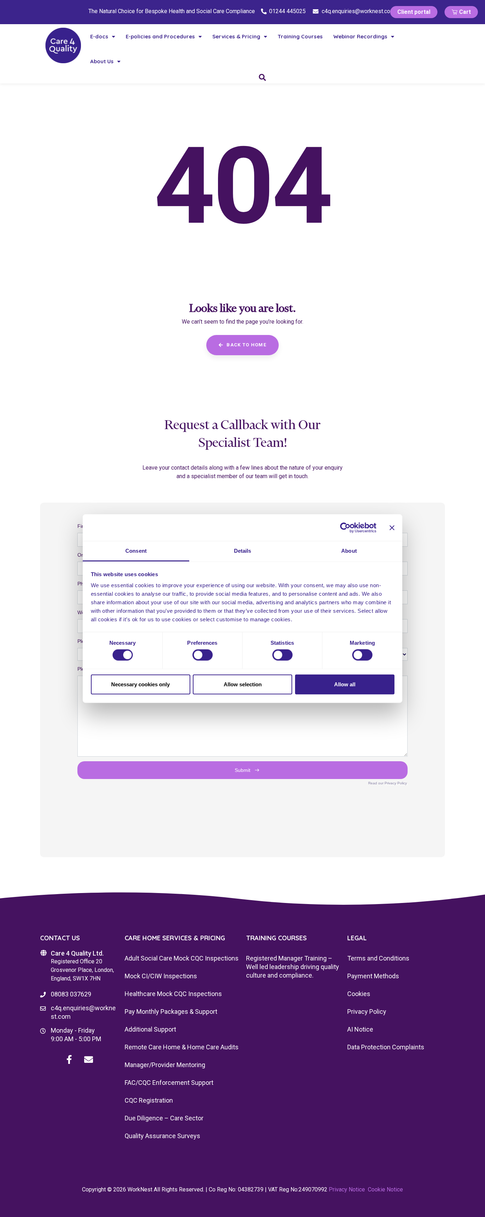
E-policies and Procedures (160, 36)
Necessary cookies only (140, 684)
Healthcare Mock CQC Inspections (173, 993)
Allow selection (243, 684)
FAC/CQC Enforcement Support (169, 1082)
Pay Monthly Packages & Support (171, 1011)
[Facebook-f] (69, 1059)
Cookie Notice (385, 1189)
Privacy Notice (347, 1189)
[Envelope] (89, 1059)
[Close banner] (391, 527)
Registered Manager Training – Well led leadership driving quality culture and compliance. (292, 966)
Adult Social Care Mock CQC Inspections (182, 958)
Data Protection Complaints (385, 1047)
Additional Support (150, 1029)
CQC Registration (149, 1100)
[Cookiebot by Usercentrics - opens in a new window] (345, 527)
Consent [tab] (136, 551)
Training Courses (300, 36)
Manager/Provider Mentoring (165, 1065)
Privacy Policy (366, 1011)
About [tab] (349, 551)
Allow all (344, 684)
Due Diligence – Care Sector (164, 1118)
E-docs (99, 36)
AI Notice (360, 1029)
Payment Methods (373, 976)
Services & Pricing (236, 36)
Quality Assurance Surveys (162, 1136)
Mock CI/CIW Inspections (161, 976)
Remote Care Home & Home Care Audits (182, 1047)
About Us (102, 61)
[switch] (202, 655)
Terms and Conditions (378, 958)
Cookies (358, 993)
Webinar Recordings (360, 36)
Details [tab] (242, 551)
